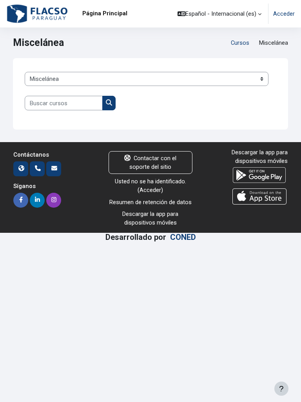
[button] (219, 13)
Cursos (240, 42)
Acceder (284, 13)
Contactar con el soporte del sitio (152, 162)
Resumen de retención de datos (150, 202)
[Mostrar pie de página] (281, 389)
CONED (183, 237)
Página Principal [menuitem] (104, 13)
